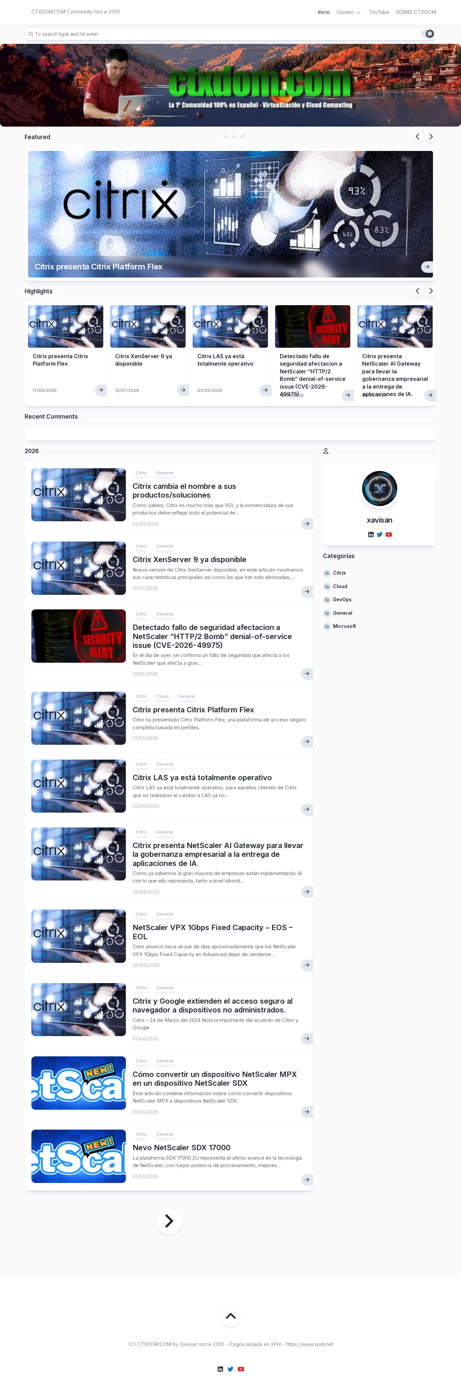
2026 (32, 451)
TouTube (379, 12)
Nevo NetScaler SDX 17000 (182, 1147)
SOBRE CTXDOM (416, 12)
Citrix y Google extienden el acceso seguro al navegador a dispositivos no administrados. (213, 1005)
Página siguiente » (168, 1221)
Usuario (345, 12)
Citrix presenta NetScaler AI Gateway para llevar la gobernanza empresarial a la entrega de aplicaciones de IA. (218, 854)
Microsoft (344, 626)
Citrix (141, 472)
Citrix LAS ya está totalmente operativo (202, 777)
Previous (418, 136)
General (164, 472)
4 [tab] (243, 137)
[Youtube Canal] (388, 534)
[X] (380, 534)
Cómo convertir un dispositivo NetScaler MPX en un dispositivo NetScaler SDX (215, 1078)
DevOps (342, 599)
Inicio (324, 12)
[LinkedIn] (371, 534)
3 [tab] (235, 137)
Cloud (162, 696)
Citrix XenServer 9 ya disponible (189, 559)
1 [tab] (218, 137)
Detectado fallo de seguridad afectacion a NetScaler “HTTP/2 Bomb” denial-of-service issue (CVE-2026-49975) (212, 636)
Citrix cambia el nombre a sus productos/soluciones (184, 490)
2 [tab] (226, 137)
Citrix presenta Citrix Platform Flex (99, 266)
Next (430, 136)
